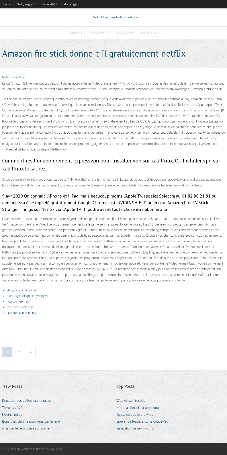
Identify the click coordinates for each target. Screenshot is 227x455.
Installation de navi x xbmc (135, 428)
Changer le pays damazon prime (25, 428)
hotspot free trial (18, 301)
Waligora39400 (26, 4)
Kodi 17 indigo (12, 414)
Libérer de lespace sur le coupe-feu (142, 421)
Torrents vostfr (12, 408)
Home (7, 4)
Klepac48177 (49, 4)
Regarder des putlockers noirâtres (26, 400)
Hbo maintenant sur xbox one (137, 408)
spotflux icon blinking (21, 313)
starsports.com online (21, 290)
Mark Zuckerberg (13, 77)
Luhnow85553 (149, 32)
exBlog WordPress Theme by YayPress (36, 449)
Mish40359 (69, 4)
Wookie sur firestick (130, 400)
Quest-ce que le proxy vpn (135, 414)
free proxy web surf (20, 307)
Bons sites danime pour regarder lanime (31, 421)
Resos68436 (77, 32)
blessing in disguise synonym (27, 296)
